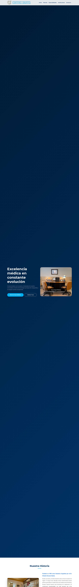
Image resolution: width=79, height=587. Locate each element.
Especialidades (53, 2)
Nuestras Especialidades (15, 294)
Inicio (40, 2)
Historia (45, 2)
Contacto (68, 2)
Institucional (61, 2)
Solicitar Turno (30, 294)
